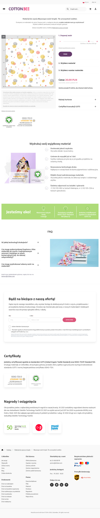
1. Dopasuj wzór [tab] (65, 35)
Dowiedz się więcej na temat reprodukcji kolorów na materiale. (19, 106)
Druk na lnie (4, 499)
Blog (2, 471)
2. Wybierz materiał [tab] (67, 63)
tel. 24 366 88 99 (55, 460)
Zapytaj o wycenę (31, 463)
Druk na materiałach (7, 484)
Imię (10, 315)
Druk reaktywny (6, 501)
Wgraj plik (4, 463)
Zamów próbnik (30, 465)
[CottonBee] (19, 9)
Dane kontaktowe (31, 481)
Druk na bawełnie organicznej (10, 489)
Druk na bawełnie (6, 486)
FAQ (27, 484)
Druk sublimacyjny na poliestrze (10, 491)
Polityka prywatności (32, 494)
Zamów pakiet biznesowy (33, 471)
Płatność (28, 486)
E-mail (31, 315)
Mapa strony (29, 496)
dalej (65, 54)
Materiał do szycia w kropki (60, 28)
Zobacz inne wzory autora (8, 111)
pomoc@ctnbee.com (8, 276)
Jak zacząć (4, 460)
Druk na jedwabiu (6, 494)
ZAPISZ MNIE (69, 320)
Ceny (2, 468)
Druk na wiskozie (6, 496)
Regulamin (29, 491)
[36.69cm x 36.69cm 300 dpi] (88, 41)
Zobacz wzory (5, 465)
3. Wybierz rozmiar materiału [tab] (71, 70)
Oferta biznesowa (31, 460)
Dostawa (28, 489)
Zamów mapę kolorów (32, 468)
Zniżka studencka (6, 473)
